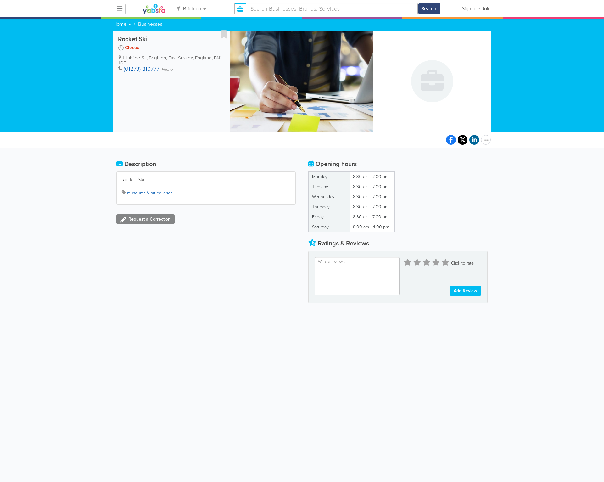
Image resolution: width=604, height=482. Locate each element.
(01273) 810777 (141, 69)
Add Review (465, 291)
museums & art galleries (149, 193)
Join (486, 8)
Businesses (150, 24)
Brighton (191, 8)
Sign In (469, 8)
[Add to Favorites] (224, 34)
